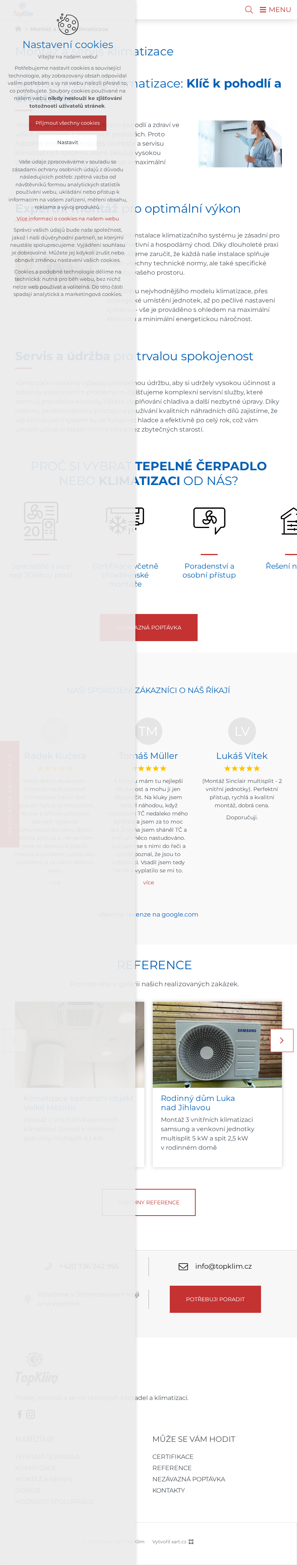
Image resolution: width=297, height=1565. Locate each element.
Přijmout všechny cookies (68, 123)
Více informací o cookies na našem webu (68, 219)
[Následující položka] (282, 1040)
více (148, 882)
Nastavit (67, 142)
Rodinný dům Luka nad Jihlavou (198, 1103)
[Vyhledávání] (249, 10)
